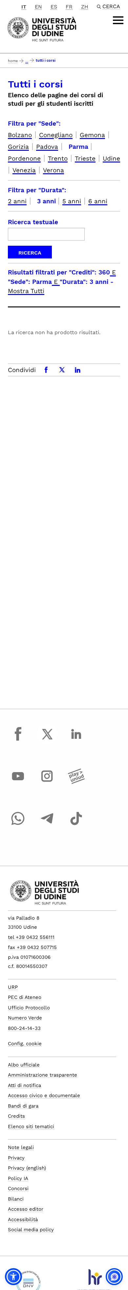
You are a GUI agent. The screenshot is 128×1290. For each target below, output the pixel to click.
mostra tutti (26, 291)
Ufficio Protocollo (29, 1008)
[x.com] (47, 740)
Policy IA (18, 1178)
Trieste (85, 158)
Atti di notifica (24, 1085)
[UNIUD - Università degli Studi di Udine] (41, 28)
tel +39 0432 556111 (31, 937)
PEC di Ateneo (24, 997)
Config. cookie (25, 1044)
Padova (47, 146)
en (38, 7)
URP (13, 987)
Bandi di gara (23, 1106)
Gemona (92, 135)
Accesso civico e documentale (44, 1095)
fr (69, 7)
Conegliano (56, 135)
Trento (58, 158)
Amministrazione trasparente (42, 1075)
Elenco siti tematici (31, 1126)
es (54, 7)
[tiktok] (76, 825)
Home (13, 61)
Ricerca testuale (33, 222)
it (23, 7)
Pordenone (24, 158)
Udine (111, 158)
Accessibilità (23, 1219)
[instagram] (47, 782)
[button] (13, 1276)
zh (84, 7)
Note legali (21, 1147)
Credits (16, 1116)
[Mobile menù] (118, 20)
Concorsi (18, 1188)
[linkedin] (76, 740)
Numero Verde (25, 1018)
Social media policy (31, 1230)
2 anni (17, 201)
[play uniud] (76, 782)
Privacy (16, 1158)
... (26, 61)
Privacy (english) (27, 1168)
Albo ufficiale (24, 1065)
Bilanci (16, 1199)
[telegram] (47, 825)
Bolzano (20, 135)
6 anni (97, 201)
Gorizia (18, 146)
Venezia (24, 170)
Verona (53, 170)
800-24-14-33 (24, 1028)
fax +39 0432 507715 (32, 947)
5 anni (71, 201)
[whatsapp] (18, 825)
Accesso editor (25, 1209)
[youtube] (18, 782)
